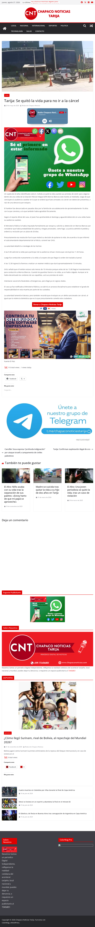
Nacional (24, 26)
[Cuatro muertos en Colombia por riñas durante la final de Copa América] (9, 792)
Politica (64, 26)
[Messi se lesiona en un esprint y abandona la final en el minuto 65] (9, 803)
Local (13, 26)
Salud (29, 31)
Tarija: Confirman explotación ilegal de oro (71, 449)
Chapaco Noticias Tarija (25, 920)
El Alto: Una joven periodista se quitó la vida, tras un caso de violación (78, 491)
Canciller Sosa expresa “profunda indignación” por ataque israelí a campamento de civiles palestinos (25, 452)
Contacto (39, 31)
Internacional (38, 26)
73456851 (72, 671)
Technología (17, 31)
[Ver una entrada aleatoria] (91, 26)
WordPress (15, 923)
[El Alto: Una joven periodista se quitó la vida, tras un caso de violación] (79, 470)
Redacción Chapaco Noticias (31, 106)
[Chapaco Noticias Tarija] (4, 28)
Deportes (53, 26)
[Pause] (45, 121)
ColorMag (5, 923)
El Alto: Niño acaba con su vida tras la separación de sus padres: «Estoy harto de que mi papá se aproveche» (15, 494)
